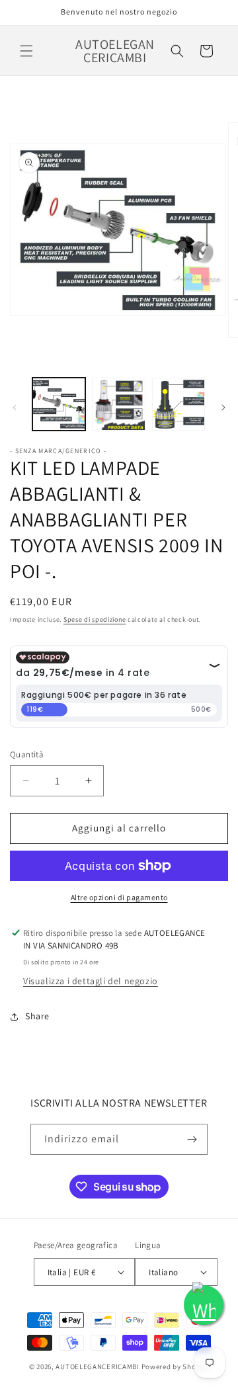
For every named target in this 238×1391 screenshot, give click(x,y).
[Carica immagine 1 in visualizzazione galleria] (58, 404)
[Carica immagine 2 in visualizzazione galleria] (118, 404)
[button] (26, 50)
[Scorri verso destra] (223, 407)
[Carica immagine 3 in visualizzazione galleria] (178, 404)
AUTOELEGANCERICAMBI (97, 1366)
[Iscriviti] (192, 1139)
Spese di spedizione (94, 619)
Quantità (27, 754)
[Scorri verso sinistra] (14, 407)
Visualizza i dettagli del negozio (90, 981)
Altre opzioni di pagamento (119, 897)
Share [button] (37, 1016)
